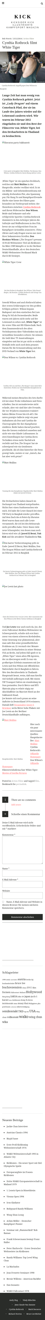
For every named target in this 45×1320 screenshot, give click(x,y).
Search (41, 3)
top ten (26, 1012)
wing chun (35, 1017)
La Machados (13, 1266)
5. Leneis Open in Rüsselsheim (21, 1190)
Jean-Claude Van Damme (25, 1304)
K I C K (22, 16)
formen (6, 992)
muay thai (23, 1003)
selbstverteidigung (22, 1007)
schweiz (13, 1007)
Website (6, 890)
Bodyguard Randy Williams (20, 1208)
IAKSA (14, 996)
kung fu (24, 1000)
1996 (4, 979)
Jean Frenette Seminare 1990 (20, 1272)
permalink (21, 784)
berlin (28, 979)
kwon (30, 1000)
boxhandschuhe (8, 983)
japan (27, 996)
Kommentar (8, 834)
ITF (23, 997)
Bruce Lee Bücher (33, 1314)
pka (39, 1003)
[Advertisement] (18, 944)
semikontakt (10, 1011)
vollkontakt (13, 1017)
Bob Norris (7, 38)
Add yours (16, 804)
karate (5, 999)
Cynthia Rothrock (16, 1309)
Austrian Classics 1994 (17, 1132)
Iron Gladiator (13, 1202)
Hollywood (34, 992)
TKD (21, 1011)
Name (5, 868)
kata (10, 1000)
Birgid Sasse (12, 1138)
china (24, 988)
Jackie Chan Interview (17, 1126)
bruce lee (20, 983)
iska (19, 996)
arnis (8, 979)
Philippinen (33, 1003)
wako (23, 1016)
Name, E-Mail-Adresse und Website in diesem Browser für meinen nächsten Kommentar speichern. (22, 904)
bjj (32, 979)
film (37, 781)
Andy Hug (13, 1300)
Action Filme (29, 38)
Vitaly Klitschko (29, 1300)
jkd (32, 996)
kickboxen (16, 1000)
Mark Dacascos (34, 1309)
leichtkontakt (7, 1003)
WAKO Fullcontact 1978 (18, 1291)
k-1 (35, 996)
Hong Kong (6, 997)
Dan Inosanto (13, 1285)
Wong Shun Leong (15, 1214)
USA (32, 1011)
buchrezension (12, 987)
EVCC (29, 987)
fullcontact (15, 992)
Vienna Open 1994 (15, 1196)
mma (15, 1003)
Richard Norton (15, 1314)
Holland (23, 992)
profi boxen (6, 1007)
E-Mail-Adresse (10, 879)
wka (5, 1022)
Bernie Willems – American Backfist (24, 1278)
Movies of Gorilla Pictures (14, 773)
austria (22, 979)
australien (14, 980)
